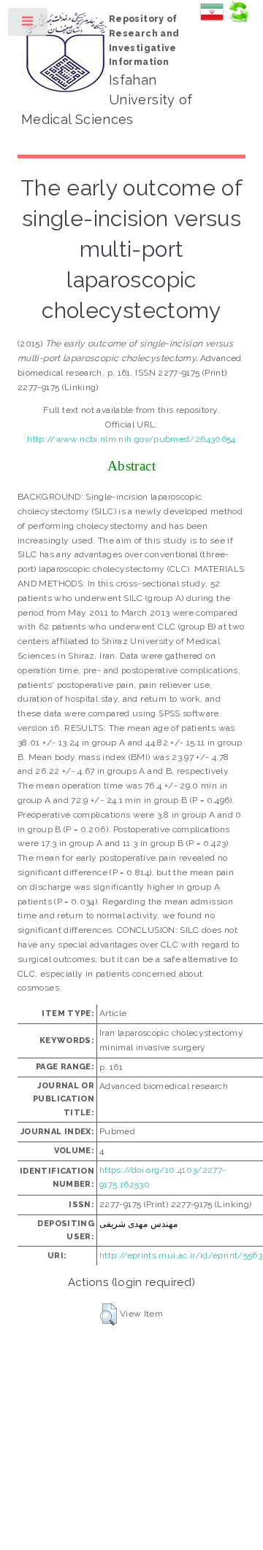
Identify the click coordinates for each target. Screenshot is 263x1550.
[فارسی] (212, 20)
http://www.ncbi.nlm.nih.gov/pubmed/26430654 (131, 439)
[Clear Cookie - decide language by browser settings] (238, 20)
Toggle (28, 25)
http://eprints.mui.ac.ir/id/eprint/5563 (180, 1255)
